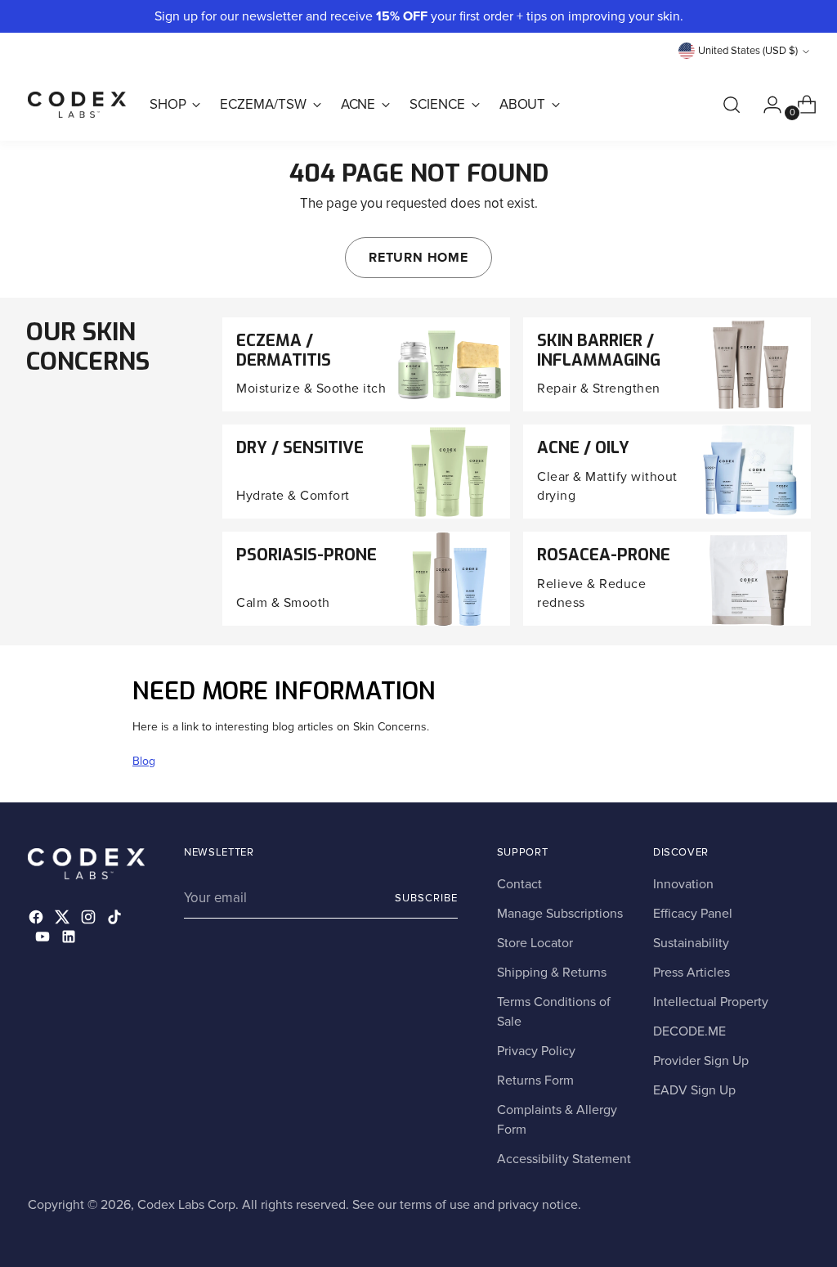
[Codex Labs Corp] (77, 105)
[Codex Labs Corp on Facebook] (37, 920)
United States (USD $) (748, 50)
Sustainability (691, 943)
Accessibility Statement (564, 1159)
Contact (519, 884)
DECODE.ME (689, 1031)
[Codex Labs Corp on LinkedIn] (70, 939)
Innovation (683, 884)
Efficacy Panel (692, 913)
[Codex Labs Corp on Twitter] (64, 920)
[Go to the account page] (766, 104)
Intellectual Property (710, 1002)
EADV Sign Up (694, 1090)
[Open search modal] (731, 104)
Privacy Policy (536, 1051)
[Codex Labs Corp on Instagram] (90, 920)
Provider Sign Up (701, 1061)
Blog (143, 761)
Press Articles (691, 972)
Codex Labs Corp (186, 1205)
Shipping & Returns (551, 972)
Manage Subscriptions (560, 913)
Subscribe (426, 898)
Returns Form (535, 1080)
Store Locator (535, 943)
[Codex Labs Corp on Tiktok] (116, 920)
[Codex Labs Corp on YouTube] (44, 939)
